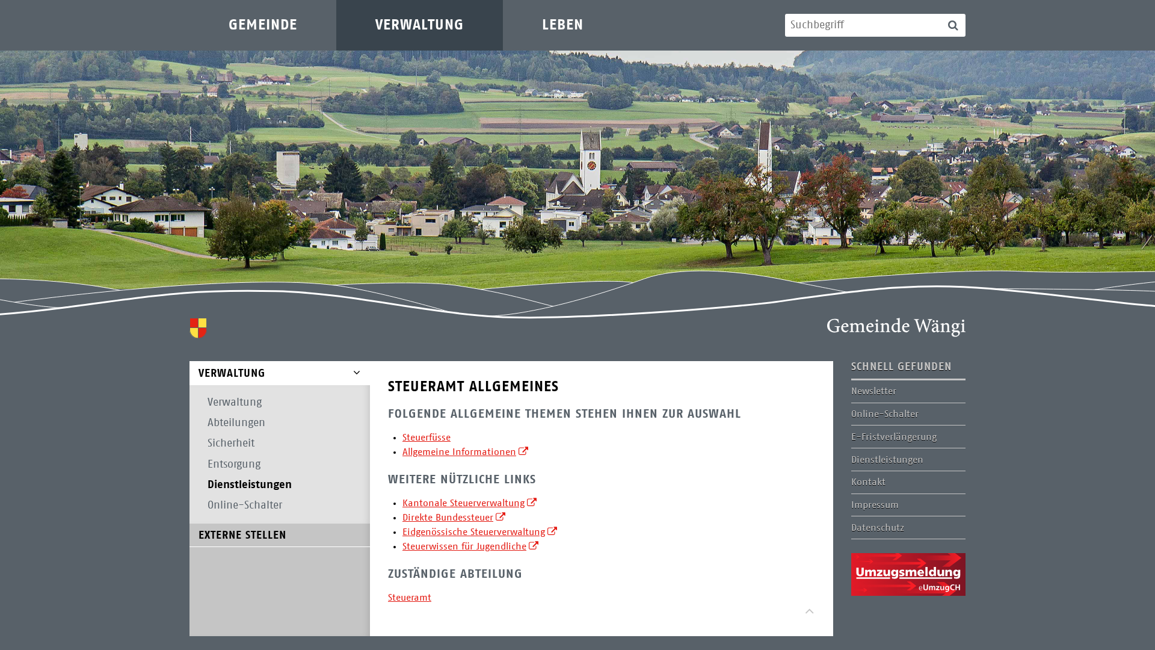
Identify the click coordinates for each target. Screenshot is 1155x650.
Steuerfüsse (426, 437)
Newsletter (873, 391)
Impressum (875, 505)
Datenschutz (877, 528)
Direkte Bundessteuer (447, 517)
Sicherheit (231, 443)
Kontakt (868, 482)
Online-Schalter (245, 505)
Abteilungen (236, 423)
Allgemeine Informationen (459, 452)
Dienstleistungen (250, 485)
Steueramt (409, 597)
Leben (563, 25)
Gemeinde (263, 25)
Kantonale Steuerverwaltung (463, 503)
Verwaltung (419, 25)
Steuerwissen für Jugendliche (464, 546)
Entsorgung (234, 464)
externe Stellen (242, 535)
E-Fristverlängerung (894, 437)
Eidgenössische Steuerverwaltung (473, 532)
